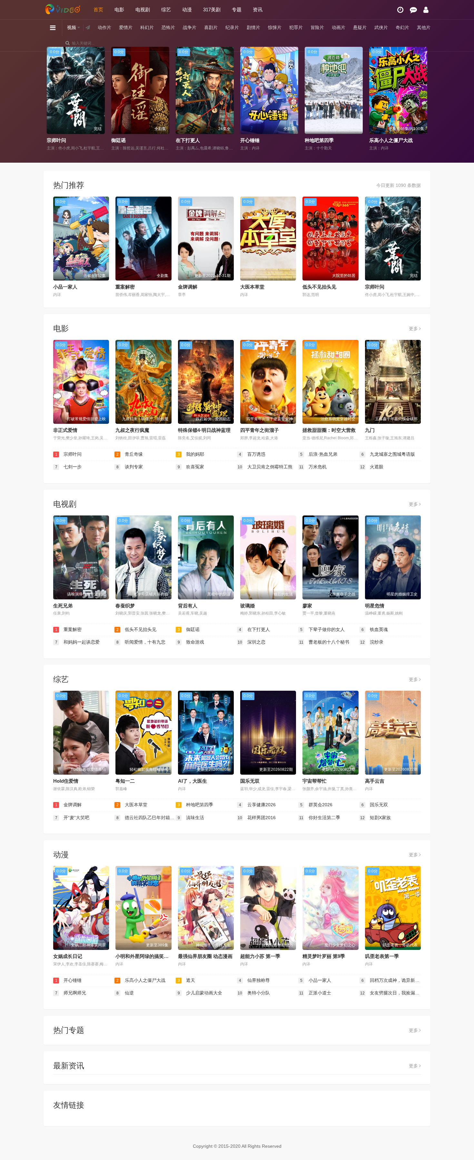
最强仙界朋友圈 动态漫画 (205, 956)
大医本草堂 (252, 287)
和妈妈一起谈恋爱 (77, 642)
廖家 (307, 605)
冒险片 (317, 27)
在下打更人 (123, 140)
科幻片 (147, 27)
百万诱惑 (252, 454)
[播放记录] (400, 10)
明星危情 (374, 605)
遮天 (186, 980)
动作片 (104, 27)
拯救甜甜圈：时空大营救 (329, 430)
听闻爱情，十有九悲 (141, 642)
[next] (423, 99)
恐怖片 (168, 27)
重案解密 (125, 287)
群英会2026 (316, 804)
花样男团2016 (257, 817)
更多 (414, 328)
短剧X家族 (375, 817)
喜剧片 (211, 27)
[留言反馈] (413, 10)
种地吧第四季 (254, 140)
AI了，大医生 (192, 781)
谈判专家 (129, 466)
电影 (119, 9)
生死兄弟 (63, 605)
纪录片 (232, 27)
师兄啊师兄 (70, 992)
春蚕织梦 (125, 605)
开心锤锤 (185, 140)
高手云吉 (374, 781)
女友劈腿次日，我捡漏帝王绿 (390, 992)
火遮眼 (371, 466)
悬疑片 (360, 27)
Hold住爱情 (65, 781)
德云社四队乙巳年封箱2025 (146, 817)
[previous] (51, 99)
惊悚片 (274, 27)
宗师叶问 (374, 287)
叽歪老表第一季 (382, 956)
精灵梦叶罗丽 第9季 (323, 956)
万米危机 (313, 466)
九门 (370, 430)
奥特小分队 (254, 992)
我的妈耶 (191, 454)
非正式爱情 (65, 430)
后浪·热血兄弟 (319, 454)
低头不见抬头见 (319, 287)
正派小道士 (315, 992)
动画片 (338, 27)
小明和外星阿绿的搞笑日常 (144, 956)
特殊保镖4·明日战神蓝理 (204, 430)
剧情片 (253, 27)
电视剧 (142, 9)
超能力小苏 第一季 (260, 956)
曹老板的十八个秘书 (324, 642)
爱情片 (126, 27)
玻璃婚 (247, 605)
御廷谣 (54, 140)
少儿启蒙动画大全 (200, 992)
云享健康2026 (257, 804)
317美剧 (212, 9)
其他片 (423, 27)
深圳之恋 (251, 642)
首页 (98, 9)
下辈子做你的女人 (388, 140)
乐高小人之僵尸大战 (326, 140)
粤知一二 (125, 781)
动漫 (187, 9)
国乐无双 (250, 781)
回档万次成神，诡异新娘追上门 (391, 980)
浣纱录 (371, 642)
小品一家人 (65, 287)
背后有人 (187, 605)
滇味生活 (191, 817)
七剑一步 (68, 466)
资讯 (257, 9)
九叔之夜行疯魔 (132, 430)
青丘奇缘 (129, 454)
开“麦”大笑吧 (72, 817)
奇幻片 (402, 27)
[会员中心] (426, 10)
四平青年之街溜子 (259, 430)
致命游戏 (191, 642)
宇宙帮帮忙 (314, 781)
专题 (237, 9)
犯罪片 (296, 27)
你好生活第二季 (320, 817)
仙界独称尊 (254, 980)
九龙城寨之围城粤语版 (388, 454)
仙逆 (125, 992)
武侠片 (381, 27)
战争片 (189, 27)
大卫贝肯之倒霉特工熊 (265, 466)
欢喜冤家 (191, 466)
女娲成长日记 (67, 956)
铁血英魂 (374, 629)
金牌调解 (187, 287)
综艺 (166, 9)
